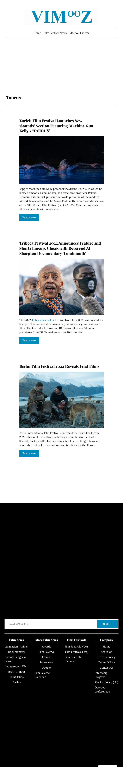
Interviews (46, 662)
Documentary (16, 652)
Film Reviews (46, 652)
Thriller (16, 682)
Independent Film (16, 666)
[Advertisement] (61, 71)
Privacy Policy (106, 657)
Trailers (46, 657)
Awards (46, 646)
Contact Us (107, 667)
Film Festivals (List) (76, 652)
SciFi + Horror (16, 671)
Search (107, 624)
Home (37, 33)
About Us (106, 652)
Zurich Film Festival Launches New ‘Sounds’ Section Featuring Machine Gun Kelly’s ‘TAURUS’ (56, 125)
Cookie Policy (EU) (106, 682)
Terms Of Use (106, 662)
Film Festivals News (76, 646)
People (46, 667)
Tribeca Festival (41, 320)
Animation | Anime (16, 646)
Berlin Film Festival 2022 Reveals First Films (59, 366)
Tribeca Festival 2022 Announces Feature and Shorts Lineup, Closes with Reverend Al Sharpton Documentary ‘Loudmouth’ (60, 248)
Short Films (16, 677)
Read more (29, 217)
